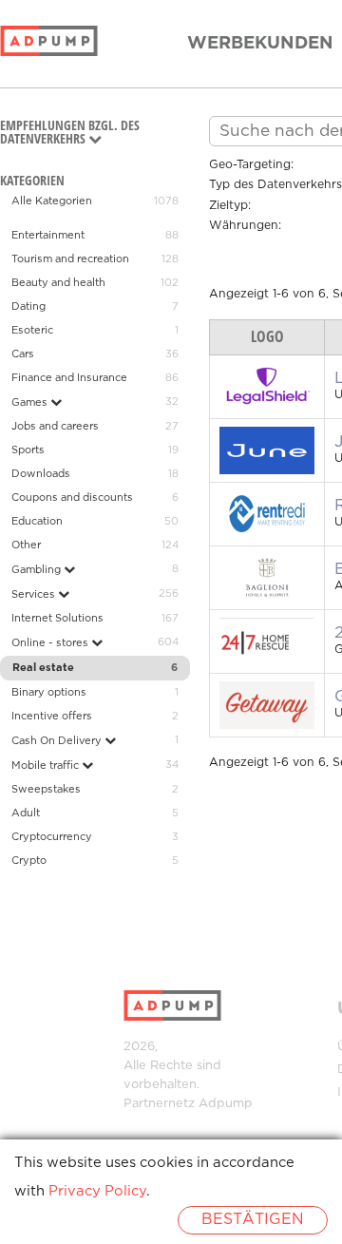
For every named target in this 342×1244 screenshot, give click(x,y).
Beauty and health (58, 283)
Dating (28, 307)
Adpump (226, 1104)
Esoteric (32, 330)
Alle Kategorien (51, 201)
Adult (25, 813)
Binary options (48, 693)
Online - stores (51, 643)
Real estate (43, 668)
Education (37, 521)
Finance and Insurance (69, 378)
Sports (28, 450)
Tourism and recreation (70, 259)
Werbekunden (260, 43)
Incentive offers (51, 716)
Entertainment (48, 235)
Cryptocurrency (51, 837)
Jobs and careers (55, 426)
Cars (22, 354)
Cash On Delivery (57, 741)
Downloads (40, 474)
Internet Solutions (57, 618)
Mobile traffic (46, 766)
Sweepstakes (46, 789)
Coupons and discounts (72, 498)
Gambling (37, 570)
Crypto (29, 861)
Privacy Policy (97, 1191)
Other (26, 545)
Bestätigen (252, 1220)
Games (30, 403)
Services (34, 595)
